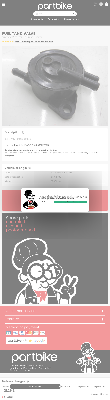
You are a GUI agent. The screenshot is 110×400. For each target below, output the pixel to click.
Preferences (46, 202)
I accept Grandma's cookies (70, 202)
